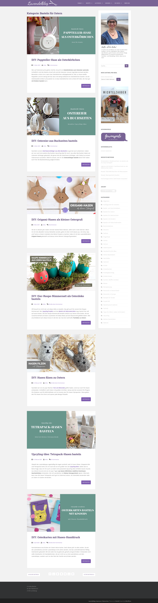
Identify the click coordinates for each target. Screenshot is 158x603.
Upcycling (106, 315)
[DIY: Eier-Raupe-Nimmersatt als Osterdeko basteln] (61, 271)
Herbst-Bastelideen (109, 255)
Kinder (105, 265)
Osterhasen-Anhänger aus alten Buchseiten (55, 151)
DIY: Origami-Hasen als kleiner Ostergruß (57, 219)
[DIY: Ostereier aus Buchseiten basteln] (61, 116)
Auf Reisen (98, 3)
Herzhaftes (106, 258)
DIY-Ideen (117, 3)
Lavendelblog (92, 601)
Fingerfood (106, 237)
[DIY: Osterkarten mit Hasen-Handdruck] (61, 513)
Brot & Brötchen (108, 226)
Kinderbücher (107, 269)
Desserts (106, 230)
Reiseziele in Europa (109, 294)
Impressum (99, 601)
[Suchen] (126, 65)
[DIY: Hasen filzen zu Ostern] (61, 353)
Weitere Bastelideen (109, 319)
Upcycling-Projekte (47, 311)
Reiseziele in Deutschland (111, 290)
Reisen (105, 283)
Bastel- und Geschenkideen (111, 208)
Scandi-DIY (106, 301)
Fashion (105, 233)
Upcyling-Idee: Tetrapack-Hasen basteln (56, 454)
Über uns (127, 3)
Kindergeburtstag (108, 273)
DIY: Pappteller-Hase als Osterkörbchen (56, 59)
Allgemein (106, 201)
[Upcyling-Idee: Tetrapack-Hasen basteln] (61, 430)
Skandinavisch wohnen (110, 305)
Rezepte (88, 3)
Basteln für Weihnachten (111, 215)
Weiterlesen (86, 86)
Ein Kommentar (53, 65)
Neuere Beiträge (34, 574)
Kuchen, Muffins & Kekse (111, 280)
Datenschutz (105, 601)
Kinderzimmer (107, 276)
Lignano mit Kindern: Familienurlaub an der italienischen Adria (114, 167)
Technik (105, 308)
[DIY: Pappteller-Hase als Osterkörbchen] (61, 35)
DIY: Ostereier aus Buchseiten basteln (54, 140)
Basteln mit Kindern (109, 219)
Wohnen (107, 3)
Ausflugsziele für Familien (111, 204)
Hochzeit (106, 262)
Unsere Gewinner (106, 151)
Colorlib (117, 601)
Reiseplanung (107, 287)
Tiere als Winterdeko (59, 388)
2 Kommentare (52, 225)
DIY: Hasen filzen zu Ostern (48, 377)
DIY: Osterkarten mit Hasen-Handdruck (56, 537)
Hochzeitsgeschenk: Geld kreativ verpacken (114, 179)
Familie (80, 3)
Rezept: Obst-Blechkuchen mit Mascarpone (114, 171)
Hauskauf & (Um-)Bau (109, 251)
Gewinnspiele (107, 247)
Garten (105, 240)
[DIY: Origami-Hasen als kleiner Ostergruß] (61, 195)
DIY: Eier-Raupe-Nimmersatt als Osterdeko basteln (58, 297)
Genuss (105, 244)
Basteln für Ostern (109, 212)
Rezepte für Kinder (109, 298)
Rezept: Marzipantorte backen (110, 175)
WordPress (128, 601)
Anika (44, 65)
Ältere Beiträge (88, 574)
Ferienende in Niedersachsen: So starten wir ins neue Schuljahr (114, 162)
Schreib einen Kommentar (55, 304)
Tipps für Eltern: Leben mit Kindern (114, 312)
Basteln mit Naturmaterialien (67, 311)
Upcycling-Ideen (74, 466)
